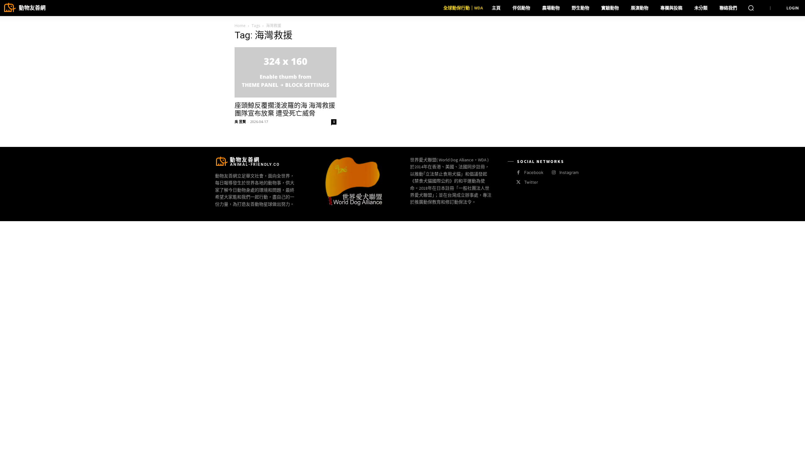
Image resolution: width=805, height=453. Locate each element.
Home (240, 25)
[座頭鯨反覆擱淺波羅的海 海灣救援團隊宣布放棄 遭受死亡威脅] (285, 72)
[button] (751, 8)
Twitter (531, 182)
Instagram (569, 172)
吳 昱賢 (240, 121)
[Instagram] (554, 172)
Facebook (533, 172)
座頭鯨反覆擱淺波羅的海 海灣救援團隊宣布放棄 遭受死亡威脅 (285, 109)
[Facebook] (518, 172)
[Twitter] (518, 182)
